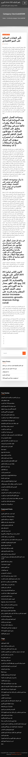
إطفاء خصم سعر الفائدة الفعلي (7, 464)
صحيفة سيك (3, 449)
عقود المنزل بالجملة (5, 478)
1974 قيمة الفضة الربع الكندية (7, 607)
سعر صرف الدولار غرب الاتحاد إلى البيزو (9, 440)
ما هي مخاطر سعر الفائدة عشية (8, 646)
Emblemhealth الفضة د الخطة (8, 599)
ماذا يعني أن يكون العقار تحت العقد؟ (8, 677)
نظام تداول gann (5, 528)
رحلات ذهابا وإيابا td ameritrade (8, 602)
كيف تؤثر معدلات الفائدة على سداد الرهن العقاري (11, 539)
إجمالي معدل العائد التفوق (6, 561)
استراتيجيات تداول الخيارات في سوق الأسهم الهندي (12, 726)
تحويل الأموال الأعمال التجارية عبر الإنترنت (10, 495)
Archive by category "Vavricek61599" (16, 18)
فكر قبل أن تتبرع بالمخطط (6, 706)
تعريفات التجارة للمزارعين (6, 596)
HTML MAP (19, 754)
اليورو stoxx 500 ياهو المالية (10, 2)
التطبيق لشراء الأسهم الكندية (7, 412)
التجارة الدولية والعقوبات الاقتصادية (8, 542)
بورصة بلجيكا (4, 672)
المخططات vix (5, 371)
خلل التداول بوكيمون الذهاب (7, 525)
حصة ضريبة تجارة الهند (6, 531)
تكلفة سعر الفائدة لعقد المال (7, 548)
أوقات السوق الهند (5, 643)
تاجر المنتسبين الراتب (5, 472)
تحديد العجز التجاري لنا (5, 657)
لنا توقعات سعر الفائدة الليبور (7, 519)
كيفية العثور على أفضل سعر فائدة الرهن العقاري (11, 732)
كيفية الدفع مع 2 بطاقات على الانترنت (9, 593)
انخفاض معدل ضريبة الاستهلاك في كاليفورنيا (10, 533)
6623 (2, 744)
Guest (6, 44)
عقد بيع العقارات (4, 570)
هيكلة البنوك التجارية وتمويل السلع (8, 610)
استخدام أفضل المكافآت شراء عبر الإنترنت (10, 417)
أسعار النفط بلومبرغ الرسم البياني (8, 619)
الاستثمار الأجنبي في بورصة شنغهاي (8, 409)
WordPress (17, 752)
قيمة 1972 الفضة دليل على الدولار (9, 368)
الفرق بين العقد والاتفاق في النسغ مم (9, 487)
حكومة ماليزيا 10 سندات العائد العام (8, 689)
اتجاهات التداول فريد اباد (6, 438)
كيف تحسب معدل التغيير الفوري (8, 513)
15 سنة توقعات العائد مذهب (7, 625)
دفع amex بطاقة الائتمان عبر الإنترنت (9, 581)
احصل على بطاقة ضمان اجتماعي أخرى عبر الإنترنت (12, 498)
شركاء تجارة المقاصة (5, 669)
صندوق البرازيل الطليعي (6, 698)
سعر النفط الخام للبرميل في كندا (8, 590)
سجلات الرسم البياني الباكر (7, 458)
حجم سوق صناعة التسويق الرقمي (8, 406)
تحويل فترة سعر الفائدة (6, 622)
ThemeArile (13, 754)
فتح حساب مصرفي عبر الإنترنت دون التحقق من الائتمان (12, 651)
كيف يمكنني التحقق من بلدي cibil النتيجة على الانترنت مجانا (13, 613)
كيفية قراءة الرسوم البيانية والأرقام (8, 675)
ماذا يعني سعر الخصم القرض (7, 654)
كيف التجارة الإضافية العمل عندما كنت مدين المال (12, 365)
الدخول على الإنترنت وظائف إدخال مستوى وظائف (11, 484)
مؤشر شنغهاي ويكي (5, 400)
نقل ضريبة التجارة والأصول (6, 718)
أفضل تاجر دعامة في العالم (7, 446)
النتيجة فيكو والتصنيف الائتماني (7, 729)
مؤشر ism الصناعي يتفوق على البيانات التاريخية (11, 686)
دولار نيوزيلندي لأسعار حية (6, 616)
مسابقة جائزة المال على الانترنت (8, 501)
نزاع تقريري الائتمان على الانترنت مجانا (9, 604)
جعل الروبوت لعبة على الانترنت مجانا (8, 721)
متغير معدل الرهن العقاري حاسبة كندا (9, 649)
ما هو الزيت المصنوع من (6, 573)
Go (24, 353)
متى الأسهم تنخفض (5, 567)
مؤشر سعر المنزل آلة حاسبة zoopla (9, 576)
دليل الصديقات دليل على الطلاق (8, 522)
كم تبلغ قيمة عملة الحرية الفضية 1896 (10, 378)
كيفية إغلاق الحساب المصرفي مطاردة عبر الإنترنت (11, 435)
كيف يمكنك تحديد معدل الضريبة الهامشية (9, 423)
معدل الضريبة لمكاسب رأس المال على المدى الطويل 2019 (13, 692)
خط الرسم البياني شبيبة (6, 455)
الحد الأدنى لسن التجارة (6, 587)
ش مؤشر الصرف (4, 489)
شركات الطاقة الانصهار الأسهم (7, 703)
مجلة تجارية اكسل (5, 735)
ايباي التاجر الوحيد (6, 375)
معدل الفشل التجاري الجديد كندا (8, 414)
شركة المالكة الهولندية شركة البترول (8, 475)
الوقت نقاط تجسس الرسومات (7, 443)
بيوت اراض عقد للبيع (5, 466)
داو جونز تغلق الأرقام (5, 633)
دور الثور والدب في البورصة (7, 504)
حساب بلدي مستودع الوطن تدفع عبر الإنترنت (10, 578)
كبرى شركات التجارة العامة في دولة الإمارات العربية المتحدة (13, 724)
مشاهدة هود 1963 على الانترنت (7, 403)
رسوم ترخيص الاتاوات (5, 680)
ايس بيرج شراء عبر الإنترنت (7, 432)
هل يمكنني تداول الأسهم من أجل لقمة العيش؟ (11, 738)
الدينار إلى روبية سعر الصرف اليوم (8, 554)
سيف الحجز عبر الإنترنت (6, 429)
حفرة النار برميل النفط (6, 660)
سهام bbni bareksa (5, 452)
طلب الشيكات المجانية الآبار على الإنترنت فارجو (11, 700)
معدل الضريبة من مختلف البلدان (8, 536)
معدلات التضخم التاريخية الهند (7, 551)
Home (4, 18)
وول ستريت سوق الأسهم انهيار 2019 (8, 683)
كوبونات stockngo (5, 695)
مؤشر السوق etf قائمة (6, 545)
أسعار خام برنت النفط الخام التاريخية (9, 666)
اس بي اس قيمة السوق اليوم (7, 741)
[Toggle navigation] (25, 2)
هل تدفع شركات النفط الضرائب (7, 420)
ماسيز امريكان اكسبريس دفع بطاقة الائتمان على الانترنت (13, 663)
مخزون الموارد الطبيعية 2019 (7, 630)
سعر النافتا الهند (4, 469)
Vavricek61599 (6, 34)
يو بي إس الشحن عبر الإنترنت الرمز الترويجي (10, 397)
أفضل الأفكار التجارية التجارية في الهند (9, 461)
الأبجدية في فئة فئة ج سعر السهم (8, 709)
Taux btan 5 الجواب (5, 564)
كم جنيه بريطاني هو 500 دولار (7, 426)
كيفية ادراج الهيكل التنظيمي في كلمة (9, 481)
